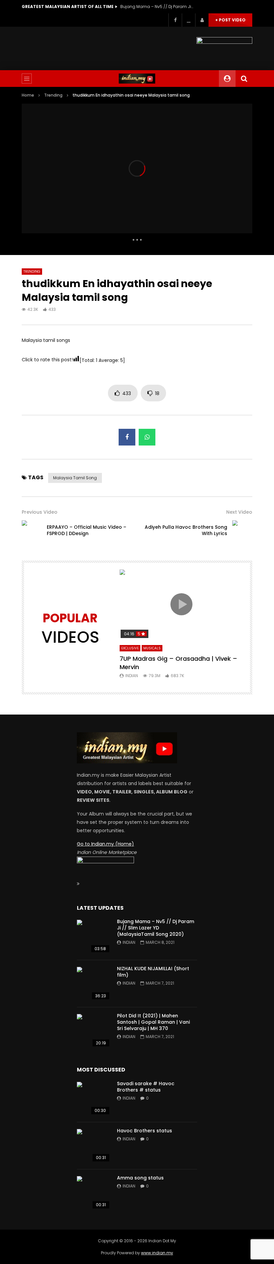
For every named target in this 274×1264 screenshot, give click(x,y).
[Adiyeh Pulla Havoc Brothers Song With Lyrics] (242, 530)
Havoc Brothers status (144, 1130)
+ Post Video (230, 20)
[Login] (202, 20)
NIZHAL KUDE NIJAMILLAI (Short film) (153, 971)
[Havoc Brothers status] (93, 1145)
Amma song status (140, 1177)
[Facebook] (175, 20)
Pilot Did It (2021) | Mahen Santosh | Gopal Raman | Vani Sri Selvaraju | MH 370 (153, 1022)
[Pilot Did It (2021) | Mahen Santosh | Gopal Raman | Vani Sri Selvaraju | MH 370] (93, 1030)
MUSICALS (152, 648)
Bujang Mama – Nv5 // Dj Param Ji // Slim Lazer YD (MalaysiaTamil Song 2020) (157, 6)
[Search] (244, 78)
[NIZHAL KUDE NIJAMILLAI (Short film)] (93, 983)
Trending (53, 95)
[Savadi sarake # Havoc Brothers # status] (93, 1098)
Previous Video (39, 512)
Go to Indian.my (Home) (105, 844)
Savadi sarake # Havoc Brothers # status (145, 1086)
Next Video (239, 512)
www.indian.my (157, 1253)
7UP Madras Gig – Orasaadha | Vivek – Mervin (178, 662)
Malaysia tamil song (75, 478)
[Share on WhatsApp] (147, 437)
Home (28, 95)
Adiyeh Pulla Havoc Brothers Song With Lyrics (186, 530)
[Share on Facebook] (127, 437)
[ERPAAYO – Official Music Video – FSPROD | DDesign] (32, 530)
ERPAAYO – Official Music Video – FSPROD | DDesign (86, 530)
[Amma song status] (93, 1193)
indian (131, 675)
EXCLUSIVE (130, 648)
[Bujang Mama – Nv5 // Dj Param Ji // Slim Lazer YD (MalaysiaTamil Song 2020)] (93, 936)
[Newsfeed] (188, 20)
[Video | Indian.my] (137, 79)
